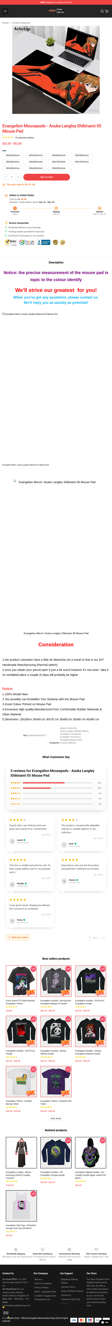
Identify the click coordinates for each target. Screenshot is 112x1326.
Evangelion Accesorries (70, 734)
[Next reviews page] (103, 938)
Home (5, 22)
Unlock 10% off (5, 1313)
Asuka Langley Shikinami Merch (74, 731)
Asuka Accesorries (68, 728)
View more (56, 1119)
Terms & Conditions (43, 1283)
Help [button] (106, 1322)
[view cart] (106, 11)
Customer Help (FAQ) (70, 1299)
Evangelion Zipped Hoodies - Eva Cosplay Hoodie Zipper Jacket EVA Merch (90, 1175)
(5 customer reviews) (24, 137)
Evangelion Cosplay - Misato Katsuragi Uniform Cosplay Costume (18, 1175)
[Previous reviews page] (89, 938)
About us (38, 1279)
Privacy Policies (41, 1287)
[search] (102, 11)
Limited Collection (21, 22)
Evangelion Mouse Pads (71, 740)
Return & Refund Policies (72, 1291)
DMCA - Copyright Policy (45, 1291)
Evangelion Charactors (70, 737)
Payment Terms (68, 1287)
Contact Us (66, 1295)
